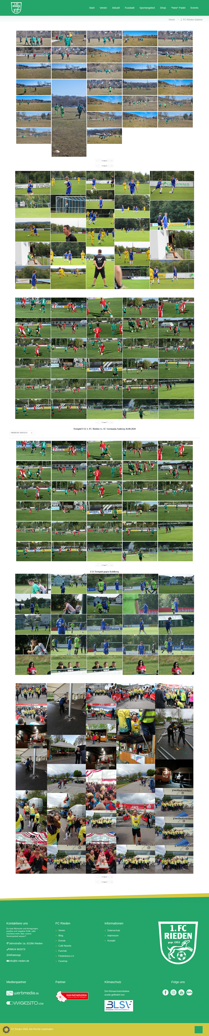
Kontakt (111, 940)
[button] (22, 433)
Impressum (113, 935)
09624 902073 (17, 949)
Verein (61, 930)
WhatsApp (15, 955)
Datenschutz (113, 930)
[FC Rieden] (16, 8)
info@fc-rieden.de (19, 960)
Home (172, 19)
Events (61, 940)
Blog (60, 935)
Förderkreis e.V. (66, 956)
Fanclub (62, 951)
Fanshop (62, 961)
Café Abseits (64, 946)
